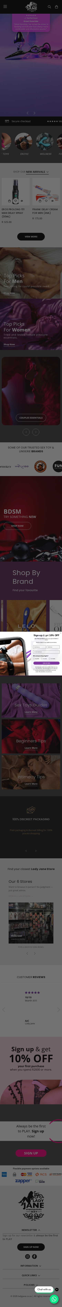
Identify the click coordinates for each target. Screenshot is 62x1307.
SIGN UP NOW (46, 663)
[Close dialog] (60, 633)
